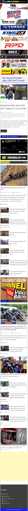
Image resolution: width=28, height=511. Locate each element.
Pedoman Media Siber (8, 498)
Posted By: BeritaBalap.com (7, 112)
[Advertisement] (14, 466)
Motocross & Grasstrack (11, 184)
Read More (4, 204)
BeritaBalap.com (16, 192)
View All (25, 162)
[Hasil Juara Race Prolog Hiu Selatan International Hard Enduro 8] (5, 272)
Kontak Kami (6, 496)
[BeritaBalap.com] (2, 57)
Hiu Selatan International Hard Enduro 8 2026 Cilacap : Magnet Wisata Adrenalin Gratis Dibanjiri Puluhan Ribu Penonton (18, 262)
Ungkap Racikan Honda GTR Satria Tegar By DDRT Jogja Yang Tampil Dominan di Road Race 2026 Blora (17, 408)
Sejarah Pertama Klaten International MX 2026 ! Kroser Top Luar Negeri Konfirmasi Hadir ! (18, 211)
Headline (8, 97)
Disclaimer (5, 494)
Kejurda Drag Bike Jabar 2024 (8, 113)
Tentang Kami (6, 503)
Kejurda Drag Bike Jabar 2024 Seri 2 (11, 115)
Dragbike (2, 97)
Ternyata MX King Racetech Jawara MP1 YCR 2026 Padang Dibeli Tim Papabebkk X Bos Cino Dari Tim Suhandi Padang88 (14, 328)
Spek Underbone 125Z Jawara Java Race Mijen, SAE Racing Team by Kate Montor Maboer (18, 385)
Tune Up (14, 323)
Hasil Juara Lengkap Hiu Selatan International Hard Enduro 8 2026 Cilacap (17, 252)
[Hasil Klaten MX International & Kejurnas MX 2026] (14, 175)
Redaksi (5, 501)
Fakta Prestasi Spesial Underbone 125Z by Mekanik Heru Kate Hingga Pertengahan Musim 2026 (18, 349)
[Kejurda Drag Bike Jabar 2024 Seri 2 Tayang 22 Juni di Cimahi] (14, 92)
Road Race (9, 323)
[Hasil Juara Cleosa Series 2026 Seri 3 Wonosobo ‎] (5, 233)
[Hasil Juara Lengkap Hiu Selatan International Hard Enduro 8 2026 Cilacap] (5, 251)
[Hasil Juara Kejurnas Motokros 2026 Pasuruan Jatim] (5, 242)
